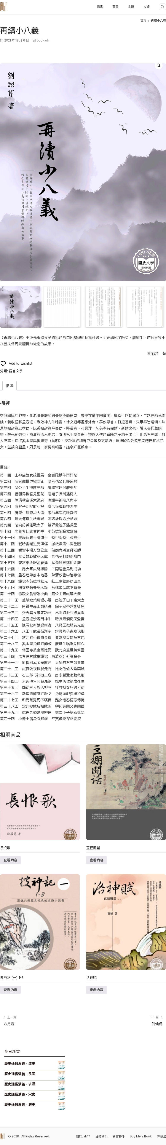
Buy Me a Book (141, 1136)
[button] (159, 65)
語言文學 (16, 371)
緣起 (100, 6)
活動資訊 (101, 1136)
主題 (131, 6)
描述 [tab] (9, 386)
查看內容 (10, 860)
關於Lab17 (83, 1136)
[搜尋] (162, 6)
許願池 (161, 1136)
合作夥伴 (119, 1136)
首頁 (143, 20)
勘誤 (147, 6)
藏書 (115, 6)
